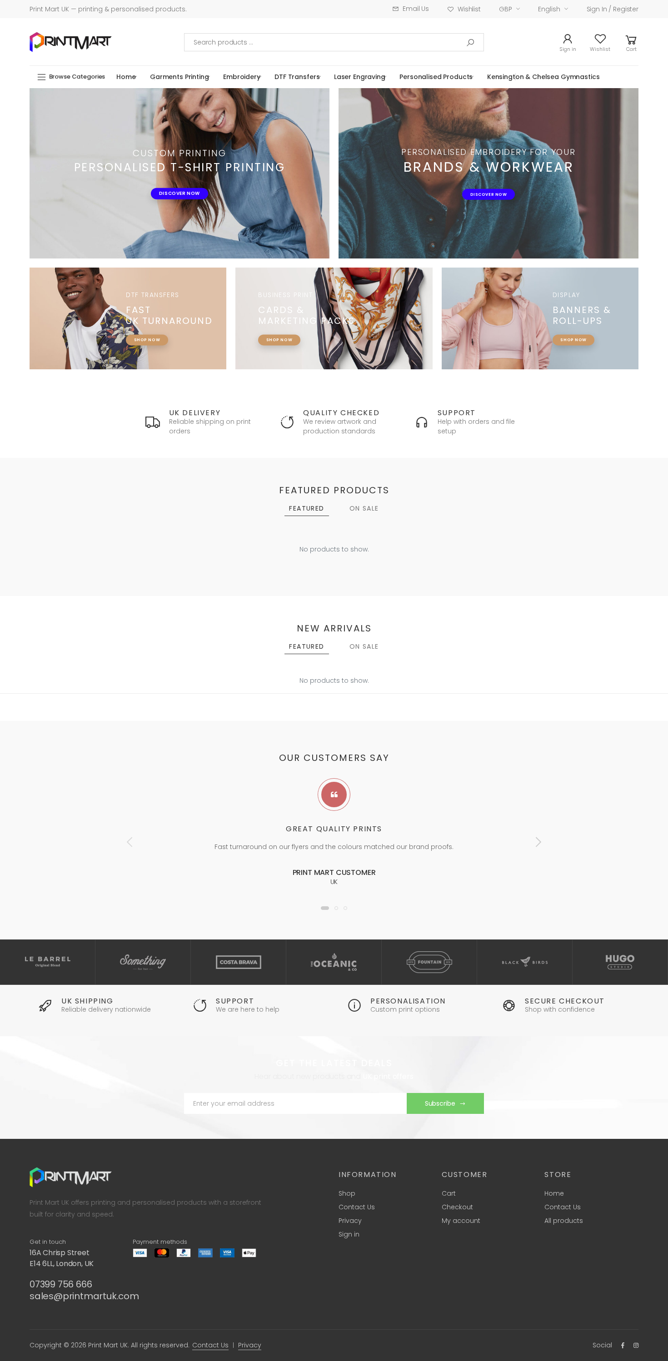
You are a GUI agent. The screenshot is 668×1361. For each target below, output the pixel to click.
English (549, 9)
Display (566, 295)
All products (563, 1220)
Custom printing (179, 152)
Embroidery (241, 76)
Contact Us (357, 1207)
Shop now (147, 340)
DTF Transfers (296, 76)
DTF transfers (152, 295)
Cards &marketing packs (306, 315)
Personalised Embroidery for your (488, 151)
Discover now (179, 193)
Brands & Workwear (489, 167)
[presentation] (130, 841)
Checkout (457, 1207)
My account (461, 1220)
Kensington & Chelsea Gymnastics (543, 76)
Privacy (350, 1220)
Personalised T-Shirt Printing (179, 167)
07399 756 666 (61, 1284)
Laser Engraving (359, 76)
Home (125, 76)
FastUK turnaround (169, 315)
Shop (347, 1193)
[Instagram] (635, 1345)
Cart (449, 1193)
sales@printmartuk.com (84, 1296)
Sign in (349, 1234)
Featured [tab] (306, 508)
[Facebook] (622, 1345)
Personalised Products (436, 76)
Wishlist (469, 9)
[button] (631, 42)
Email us (416, 8)
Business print (285, 295)
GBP (505, 9)
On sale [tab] (364, 508)
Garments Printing (179, 76)
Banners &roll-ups (582, 315)
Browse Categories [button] (77, 76)
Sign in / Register (612, 9)
